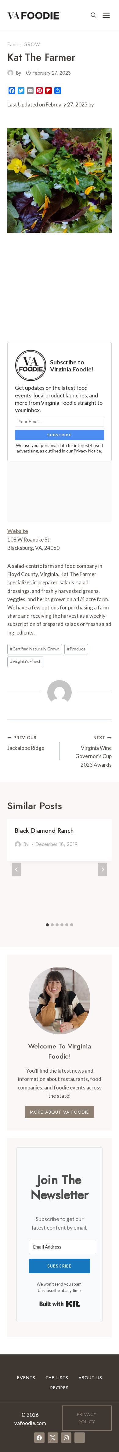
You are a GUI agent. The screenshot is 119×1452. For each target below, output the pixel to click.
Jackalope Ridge (25, 743)
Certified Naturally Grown (35, 648)
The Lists (56, 1377)
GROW (31, 44)
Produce (76, 648)
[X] (53, 1437)
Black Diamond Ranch (44, 830)
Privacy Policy (87, 1418)
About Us (90, 1377)
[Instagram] (66, 1437)
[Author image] (10, 73)
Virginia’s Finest (25, 661)
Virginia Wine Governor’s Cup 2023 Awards (93, 751)
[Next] (102, 869)
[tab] (47, 924)
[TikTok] (79, 1437)
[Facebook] (39, 1437)
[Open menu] (106, 15)
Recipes (59, 1387)
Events (26, 1377)
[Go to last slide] (16, 869)
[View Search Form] (93, 15)
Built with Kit (59, 1303)
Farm (12, 44)
